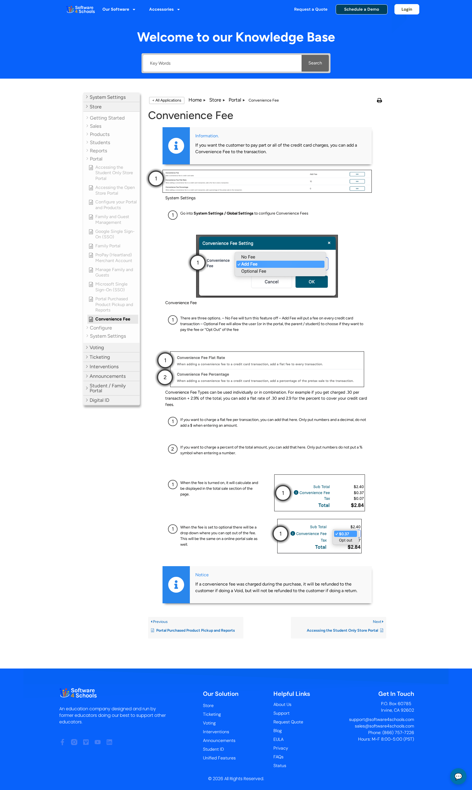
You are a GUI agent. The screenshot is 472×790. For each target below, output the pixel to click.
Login (407, 9)
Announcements (219, 740)
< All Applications (166, 100)
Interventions (216, 732)
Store (208, 705)
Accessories (161, 9)
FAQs (278, 757)
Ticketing (212, 714)
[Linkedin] (109, 742)
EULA (278, 739)
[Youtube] (98, 742)
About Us (282, 704)
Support (281, 713)
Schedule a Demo (361, 9)
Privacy (280, 748)
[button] (111, 97)
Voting (209, 723)
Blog (277, 730)
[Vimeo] (86, 742)
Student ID (213, 749)
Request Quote (288, 722)
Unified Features (219, 758)
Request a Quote (311, 9)
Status (279, 765)
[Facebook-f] (62, 742)
